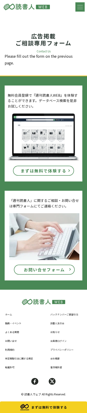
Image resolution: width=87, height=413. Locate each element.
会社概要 (55, 358)
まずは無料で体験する (44, 171)
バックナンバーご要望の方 (64, 314)
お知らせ (55, 332)
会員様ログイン (58, 341)
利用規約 (9, 349)
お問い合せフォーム (44, 270)
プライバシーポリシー (62, 349)
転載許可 (9, 367)
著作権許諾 (56, 367)
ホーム (8, 314)
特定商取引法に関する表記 (19, 358)
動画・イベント (13, 323)
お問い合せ (11, 341)
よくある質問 (12, 332)
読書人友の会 (57, 323)
